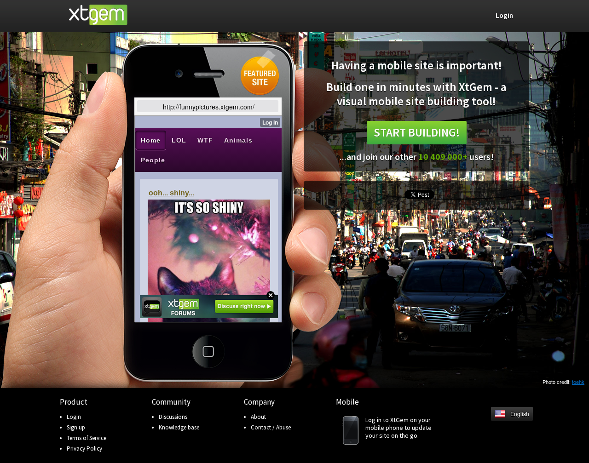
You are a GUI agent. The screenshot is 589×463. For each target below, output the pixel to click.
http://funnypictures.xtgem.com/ (208, 106)
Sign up (76, 427)
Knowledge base (179, 427)
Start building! (417, 132)
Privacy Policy (84, 448)
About (258, 417)
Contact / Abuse (271, 427)
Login (74, 417)
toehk (578, 381)
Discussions (173, 417)
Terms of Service (86, 438)
